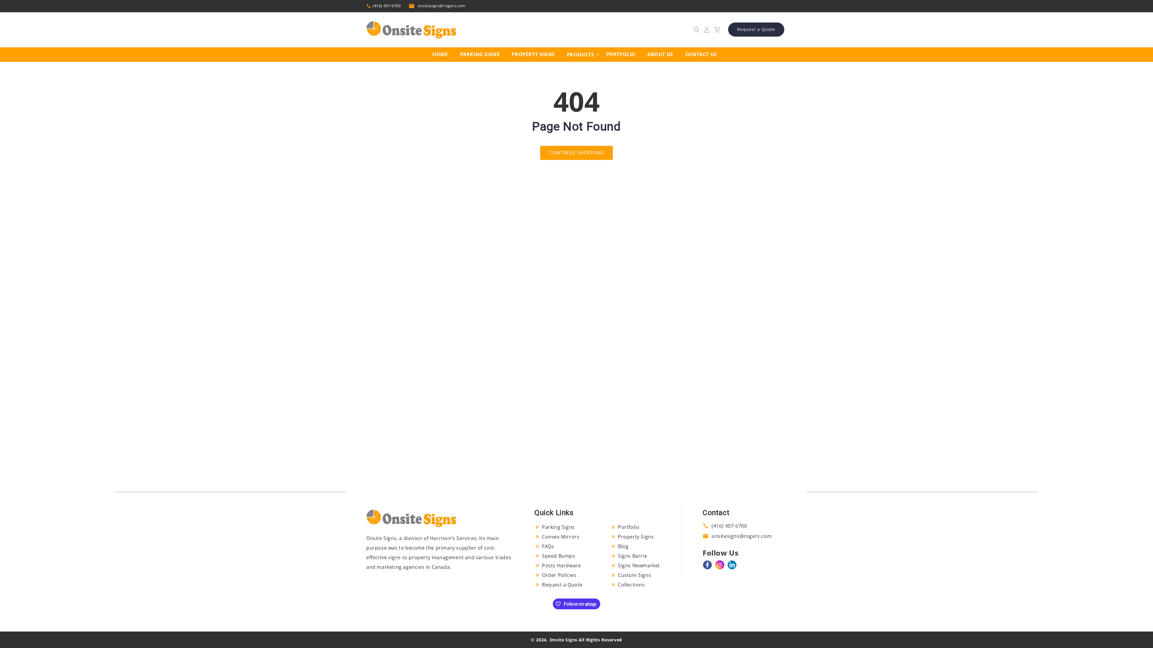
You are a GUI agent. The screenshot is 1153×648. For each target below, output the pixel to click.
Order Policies (559, 575)
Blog (623, 546)
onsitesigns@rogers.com (441, 5)
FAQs (548, 546)
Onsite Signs (563, 640)
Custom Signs (634, 575)
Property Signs (636, 536)
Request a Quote (756, 29)
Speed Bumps (558, 556)
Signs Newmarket (639, 565)
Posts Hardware (561, 565)
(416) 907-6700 (387, 5)
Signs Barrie (632, 556)
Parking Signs (558, 527)
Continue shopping (576, 152)
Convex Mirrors (560, 536)
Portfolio (628, 527)
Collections (631, 584)
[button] (696, 30)
